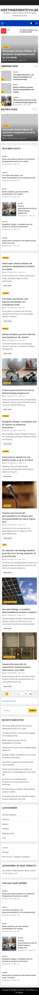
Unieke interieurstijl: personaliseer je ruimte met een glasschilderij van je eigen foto (18, 517)
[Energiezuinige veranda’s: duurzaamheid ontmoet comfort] (19, 591)
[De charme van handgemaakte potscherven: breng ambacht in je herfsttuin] (19, 544)
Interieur (16, 72)
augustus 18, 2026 (10, 197)
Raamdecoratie (9, 657)
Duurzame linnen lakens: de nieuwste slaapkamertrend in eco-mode (19, 54)
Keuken (15, 84)
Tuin (4, 545)
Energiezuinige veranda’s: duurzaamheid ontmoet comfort (19, 611)
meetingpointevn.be (19, 10)
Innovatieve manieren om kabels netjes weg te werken (19, 241)
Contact (5, 847)
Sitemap (5, 852)
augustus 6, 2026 (15, 673)
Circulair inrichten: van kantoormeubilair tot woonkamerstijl (23, 77)
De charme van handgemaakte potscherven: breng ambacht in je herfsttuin (19, 553)
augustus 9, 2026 (15, 615)
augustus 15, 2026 (10, 229)
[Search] (36, 23)
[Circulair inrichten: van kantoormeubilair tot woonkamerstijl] (6, 76)
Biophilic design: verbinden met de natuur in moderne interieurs (17, 225)
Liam (5, 60)
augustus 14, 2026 (10, 246)
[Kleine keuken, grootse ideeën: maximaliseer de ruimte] (6, 88)
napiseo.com (12, 873)
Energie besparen (10, 602)
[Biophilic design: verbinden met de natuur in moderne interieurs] (19, 416)
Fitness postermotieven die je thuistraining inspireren (25, 101)
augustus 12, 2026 (15, 559)
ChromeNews (30, 990)
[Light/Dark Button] (32, 23)
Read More (7, 286)
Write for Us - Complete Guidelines (16, 857)
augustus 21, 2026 (16, 60)
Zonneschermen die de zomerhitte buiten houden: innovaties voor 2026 (16, 667)
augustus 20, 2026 (10, 180)
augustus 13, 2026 (15, 525)
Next (31, 694)
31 (26, 694)
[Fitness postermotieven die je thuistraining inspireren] (6, 101)
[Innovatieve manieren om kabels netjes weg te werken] (19, 451)
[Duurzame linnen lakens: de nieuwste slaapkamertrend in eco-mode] (19, 257)
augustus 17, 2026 (21, 105)
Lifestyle (6, 47)
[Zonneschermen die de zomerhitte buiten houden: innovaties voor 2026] (19, 646)
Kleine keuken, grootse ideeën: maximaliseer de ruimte (23, 89)
